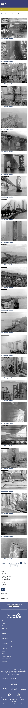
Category (3, 571)
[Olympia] (14, 689)
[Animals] (9, 573)
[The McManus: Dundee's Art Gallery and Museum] (4, 678)
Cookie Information (6, 656)
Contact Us (4, 648)
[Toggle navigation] (25, 3)
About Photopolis (5, 596)
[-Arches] (9, 584)
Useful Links (4, 598)
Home (2, 14)
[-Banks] (9, 586)
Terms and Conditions (7, 636)
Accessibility (5, 643)
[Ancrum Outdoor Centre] (18, 694)
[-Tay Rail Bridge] (9, 579)
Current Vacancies (6, 658)
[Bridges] (9, 575)
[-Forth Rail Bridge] (9, 576)
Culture (3, 623)
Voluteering (4, 661)
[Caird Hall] (14, 678)
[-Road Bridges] (9, 578)
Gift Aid (3, 651)
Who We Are (4, 633)
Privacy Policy (5, 638)
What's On (4, 628)
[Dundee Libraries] (23, 683)
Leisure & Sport (7, 704)
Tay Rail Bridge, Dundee (7, 38)
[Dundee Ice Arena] (9, 694)
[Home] (4, 4)
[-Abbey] (9, 582)
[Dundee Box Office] (14, 683)
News (3, 631)
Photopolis (8, 14)
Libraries (4, 625)
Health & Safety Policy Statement (9, 646)
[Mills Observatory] (23, 678)
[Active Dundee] (4, 689)
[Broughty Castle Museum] (4, 683)
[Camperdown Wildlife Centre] (23, 689)
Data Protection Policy (7, 641)
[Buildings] (9, 581)
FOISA (3, 653)
